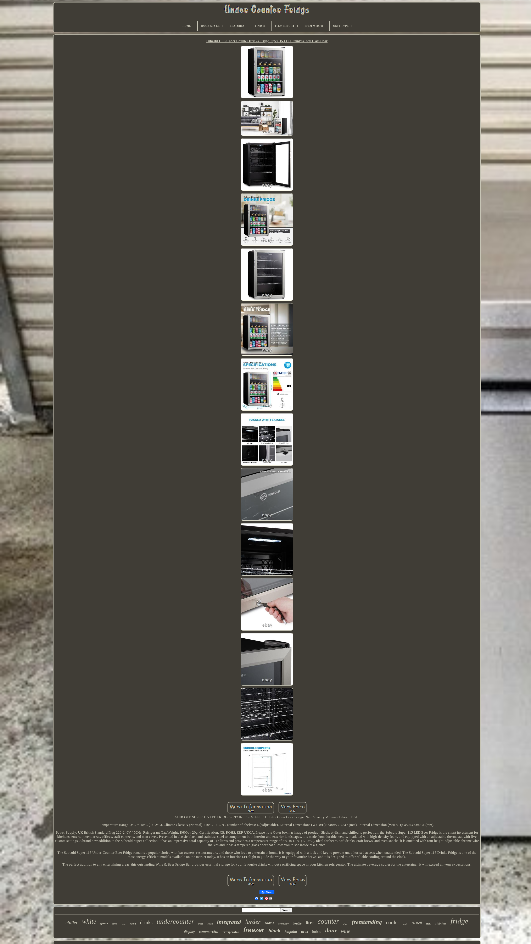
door (331, 930)
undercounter (175, 921)
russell (417, 923)
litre (309, 922)
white (89, 921)
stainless (440, 923)
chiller (72, 922)
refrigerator (231, 932)
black (274, 931)
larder (253, 921)
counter (328, 921)
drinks (146, 922)
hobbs (316, 931)
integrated (229, 922)
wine (345, 931)
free (114, 923)
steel (428, 923)
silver (345, 924)
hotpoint (291, 932)
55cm (210, 923)
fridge (459, 921)
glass (104, 923)
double (297, 923)
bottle (269, 923)
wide (405, 924)
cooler (392, 922)
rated (133, 923)
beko (304, 932)
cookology (283, 923)
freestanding (367, 922)
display (189, 932)
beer (200, 923)
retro (123, 924)
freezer (253, 930)
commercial (208, 931)
